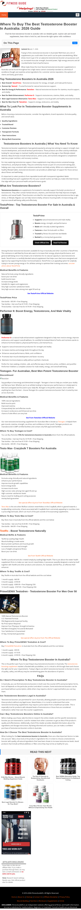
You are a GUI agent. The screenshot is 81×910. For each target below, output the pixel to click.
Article (61, 901)
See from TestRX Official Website (40, 556)
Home (4, 15)
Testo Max (5, 507)
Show (74, 43)
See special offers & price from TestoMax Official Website (40, 502)
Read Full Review (60, 243)
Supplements (53, 901)
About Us (21, 897)
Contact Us (38, 897)
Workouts (42, 901)
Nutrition (33, 901)
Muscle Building (23, 901)
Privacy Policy (65, 897)
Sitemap (29, 897)
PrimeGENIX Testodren (13, 646)
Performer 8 (6, 337)
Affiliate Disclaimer (51, 897)
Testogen (61, 422)
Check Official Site (42, 243)
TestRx (4, 530)
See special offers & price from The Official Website (40, 638)
